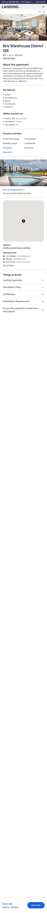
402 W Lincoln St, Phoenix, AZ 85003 (17, 248)
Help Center (40, 2)
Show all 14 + (8, 152)
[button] (23, 221)
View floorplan (9, 58)
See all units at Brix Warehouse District (17, 193)
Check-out (15, 907)
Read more (23, 81)
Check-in (5, 907)
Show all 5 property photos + (13, 190)
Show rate (7, 903)
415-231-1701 (14, 2)
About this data (8, 265)
